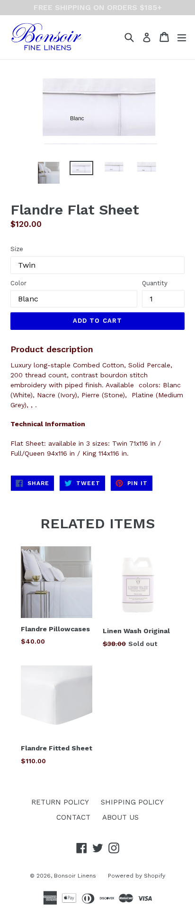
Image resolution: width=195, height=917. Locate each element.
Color (18, 283)
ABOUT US (120, 817)
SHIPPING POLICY (132, 802)
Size (16, 249)
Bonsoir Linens (75, 875)
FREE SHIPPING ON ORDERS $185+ (98, 7)
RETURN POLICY (60, 802)
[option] (48, 173)
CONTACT (73, 817)
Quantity (155, 283)
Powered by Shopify (136, 875)
